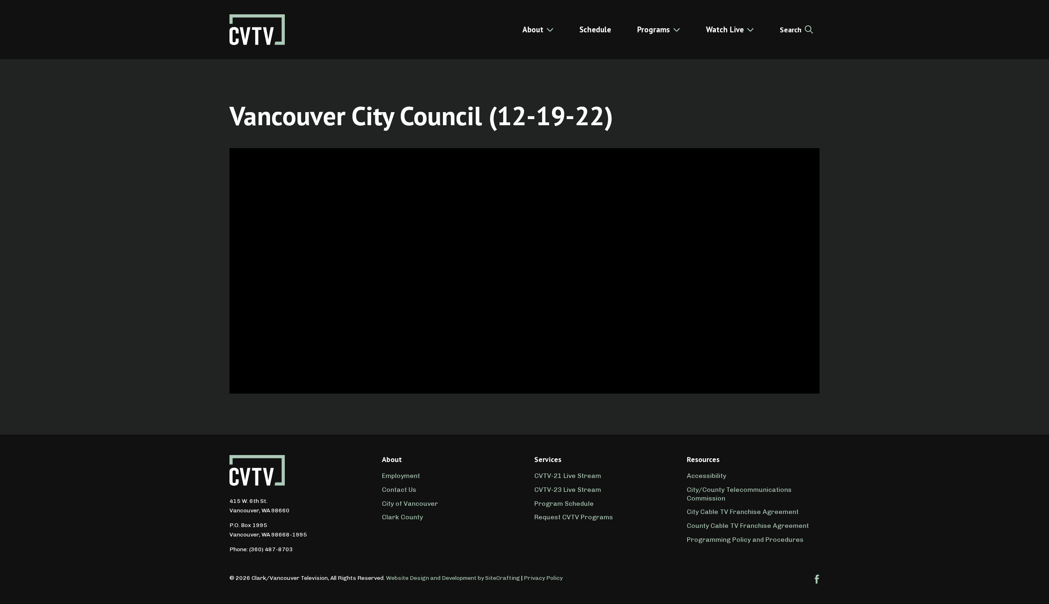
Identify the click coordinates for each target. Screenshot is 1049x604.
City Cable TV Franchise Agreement (743, 512)
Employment (401, 476)
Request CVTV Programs (573, 517)
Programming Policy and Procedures (745, 539)
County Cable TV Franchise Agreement (748, 526)
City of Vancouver (410, 503)
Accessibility (706, 476)
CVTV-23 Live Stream (567, 490)
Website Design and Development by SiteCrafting (453, 578)
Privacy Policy (543, 578)
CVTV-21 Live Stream (567, 476)
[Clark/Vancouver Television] (257, 29)
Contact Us (399, 490)
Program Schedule (564, 503)
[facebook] (817, 579)
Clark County (402, 517)
